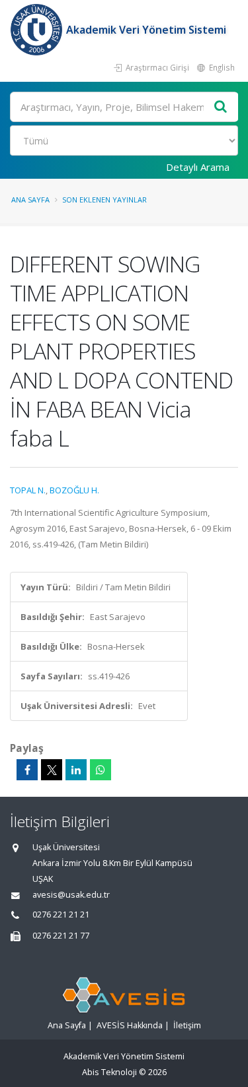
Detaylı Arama (197, 166)
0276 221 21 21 (60, 914)
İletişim (187, 1025)
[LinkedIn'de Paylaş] (76, 769)
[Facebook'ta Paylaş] (27, 769)
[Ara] (221, 107)
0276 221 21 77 (60, 935)
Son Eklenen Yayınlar (104, 199)
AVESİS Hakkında (130, 1025)
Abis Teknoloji (109, 1072)
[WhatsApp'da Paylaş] (100, 769)
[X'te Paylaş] (51, 769)
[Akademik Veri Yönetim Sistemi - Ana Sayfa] (38, 29)
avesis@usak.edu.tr (71, 894)
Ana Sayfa (30, 199)
